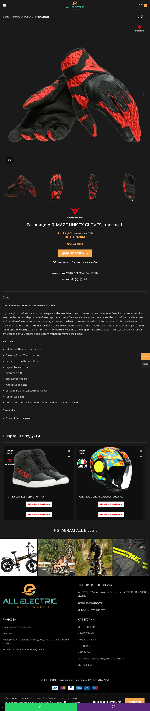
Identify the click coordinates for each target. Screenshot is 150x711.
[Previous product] (138, 16)
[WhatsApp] (41, 707)
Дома (6, 16)
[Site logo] (75, 5)
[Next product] (145, 16)
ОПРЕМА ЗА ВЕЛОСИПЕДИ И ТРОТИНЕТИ (101, 658)
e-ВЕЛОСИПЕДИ (87, 639)
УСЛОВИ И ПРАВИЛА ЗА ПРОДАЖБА (23, 649)
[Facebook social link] (72, 279)
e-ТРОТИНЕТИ (86, 645)
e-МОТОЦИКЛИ (86, 633)
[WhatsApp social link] (81, 279)
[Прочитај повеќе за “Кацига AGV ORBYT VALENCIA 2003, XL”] (141, 451)
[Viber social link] (85, 279)
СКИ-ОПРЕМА (85, 664)
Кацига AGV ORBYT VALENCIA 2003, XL (101, 496)
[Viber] (113, 707)
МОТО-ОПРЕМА (22, 16)
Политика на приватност (17, 626)
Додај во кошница (75, 253)
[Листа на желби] (69, 457)
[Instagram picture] (18, 557)
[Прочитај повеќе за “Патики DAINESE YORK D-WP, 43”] (69, 451)
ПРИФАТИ (135, 702)
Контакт (7, 633)
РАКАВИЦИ (42, 16)
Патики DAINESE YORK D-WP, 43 (25, 496)
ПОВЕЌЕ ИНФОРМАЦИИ (107, 702)
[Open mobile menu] (4, 5)
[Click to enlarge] (9, 160)
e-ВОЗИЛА (84, 652)
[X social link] (76, 279)
